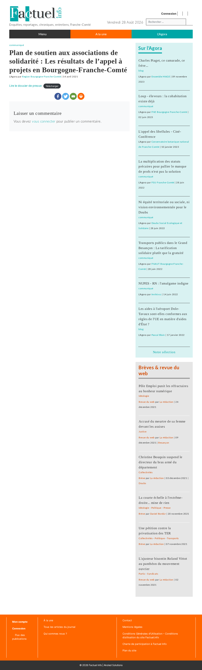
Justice (142, 432)
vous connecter (43, 121)
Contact (127, 620)
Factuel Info (95, 665)
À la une (48, 620)
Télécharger (52, 86)
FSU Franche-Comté (163, 183)
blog (140, 71)
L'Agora (162, 34)
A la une (101, 34)
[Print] (81, 96)
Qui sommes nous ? (55, 633)
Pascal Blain (158, 335)
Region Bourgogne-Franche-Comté (41, 77)
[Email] (73, 96)
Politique (156, 508)
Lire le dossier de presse (25, 85)
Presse (167, 508)
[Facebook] (57, 96)
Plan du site (129, 650)
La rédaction (166, 402)
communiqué (16, 45)
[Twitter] (65, 96)
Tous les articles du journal (59, 626)
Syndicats (152, 574)
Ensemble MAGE (161, 77)
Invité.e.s (156, 294)
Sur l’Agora (150, 48)
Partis (142, 574)
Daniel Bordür (158, 514)
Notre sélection (164, 352)
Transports (173, 538)
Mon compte (20, 621)
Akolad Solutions (113, 665)
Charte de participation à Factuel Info (145, 643)
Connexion (168, 13)
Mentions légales (132, 626)
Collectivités (145, 472)
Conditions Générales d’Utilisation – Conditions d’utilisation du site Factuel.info (150, 635)
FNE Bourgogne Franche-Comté (169, 112)
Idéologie (144, 396)
